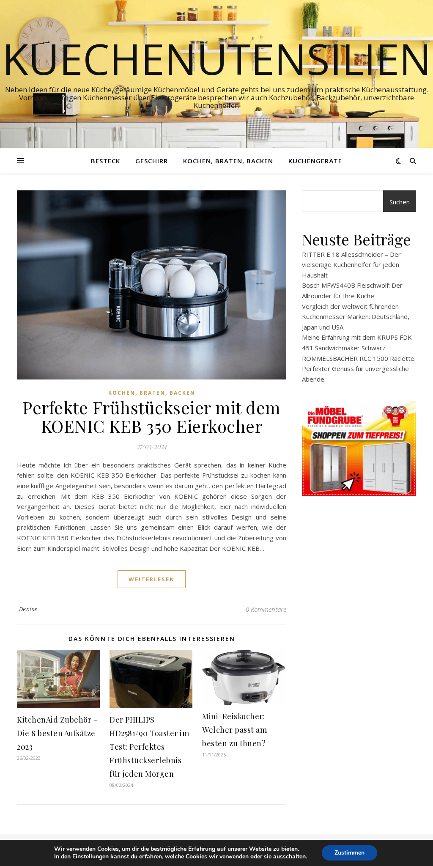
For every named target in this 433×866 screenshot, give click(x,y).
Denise (28, 609)
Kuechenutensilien (216, 58)
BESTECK (105, 161)
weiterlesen (152, 579)
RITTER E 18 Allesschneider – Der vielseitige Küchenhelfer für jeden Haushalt (351, 264)
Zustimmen (349, 853)
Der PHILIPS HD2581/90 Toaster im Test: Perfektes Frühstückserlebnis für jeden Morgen (149, 747)
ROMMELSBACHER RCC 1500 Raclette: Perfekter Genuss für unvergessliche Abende (359, 368)
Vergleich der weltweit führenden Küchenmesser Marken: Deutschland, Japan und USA (355, 316)
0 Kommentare (266, 609)
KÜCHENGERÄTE (315, 161)
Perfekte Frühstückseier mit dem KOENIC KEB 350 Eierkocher (151, 416)
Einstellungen (90, 857)
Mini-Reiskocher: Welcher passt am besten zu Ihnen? (234, 729)
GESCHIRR (151, 161)
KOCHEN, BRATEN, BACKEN (228, 161)
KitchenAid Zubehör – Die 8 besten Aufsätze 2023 (57, 733)
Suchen (399, 202)
